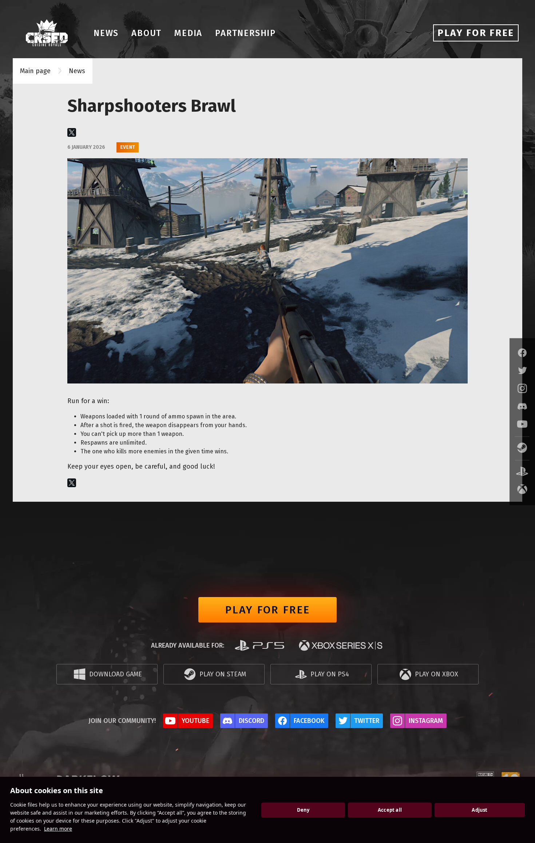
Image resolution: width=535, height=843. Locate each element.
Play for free (267, 609)
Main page (35, 71)
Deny (303, 810)
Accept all (390, 810)
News (106, 33)
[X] (71, 132)
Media (188, 33)
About (146, 33)
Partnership (245, 33)
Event (127, 147)
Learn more (58, 828)
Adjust (479, 810)
